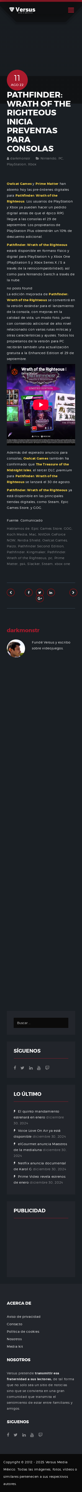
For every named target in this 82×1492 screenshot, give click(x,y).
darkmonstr (20, 158)
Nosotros (14, 1339)
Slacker (33, 564)
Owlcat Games (54, 540)
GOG (68, 528)
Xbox (32, 164)
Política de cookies (23, 1331)
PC (61, 158)
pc (50, 558)
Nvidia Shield (29, 540)
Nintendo (49, 158)
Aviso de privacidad (24, 1316)
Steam (47, 564)
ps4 (23, 564)
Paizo (11, 546)
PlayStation (16, 164)
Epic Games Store (46, 528)
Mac (32, 534)
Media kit (15, 1346)
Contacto (15, 1324)
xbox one (62, 564)
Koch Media (17, 534)
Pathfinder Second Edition (41, 546)
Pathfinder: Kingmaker (26, 552)
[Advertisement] (41, 839)
